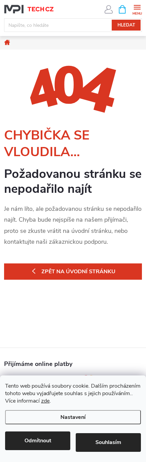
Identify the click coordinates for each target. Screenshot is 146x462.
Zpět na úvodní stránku (78, 271)
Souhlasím (108, 442)
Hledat (126, 25)
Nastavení (73, 417)
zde (45, 401)
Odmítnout (37, 440)
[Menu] (137, 9)
